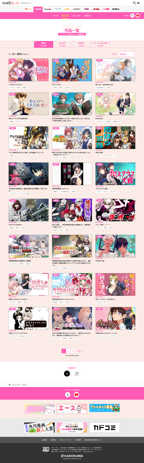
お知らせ (87, 15)
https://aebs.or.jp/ (89, 451)
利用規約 (53, 440)
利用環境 (78, 440)
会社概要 (44, 440)
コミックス (76, 15)
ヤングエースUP (16, 384)
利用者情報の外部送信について (93, 440)
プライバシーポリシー (65, 440)
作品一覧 (65, 15)
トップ (55, 15)
